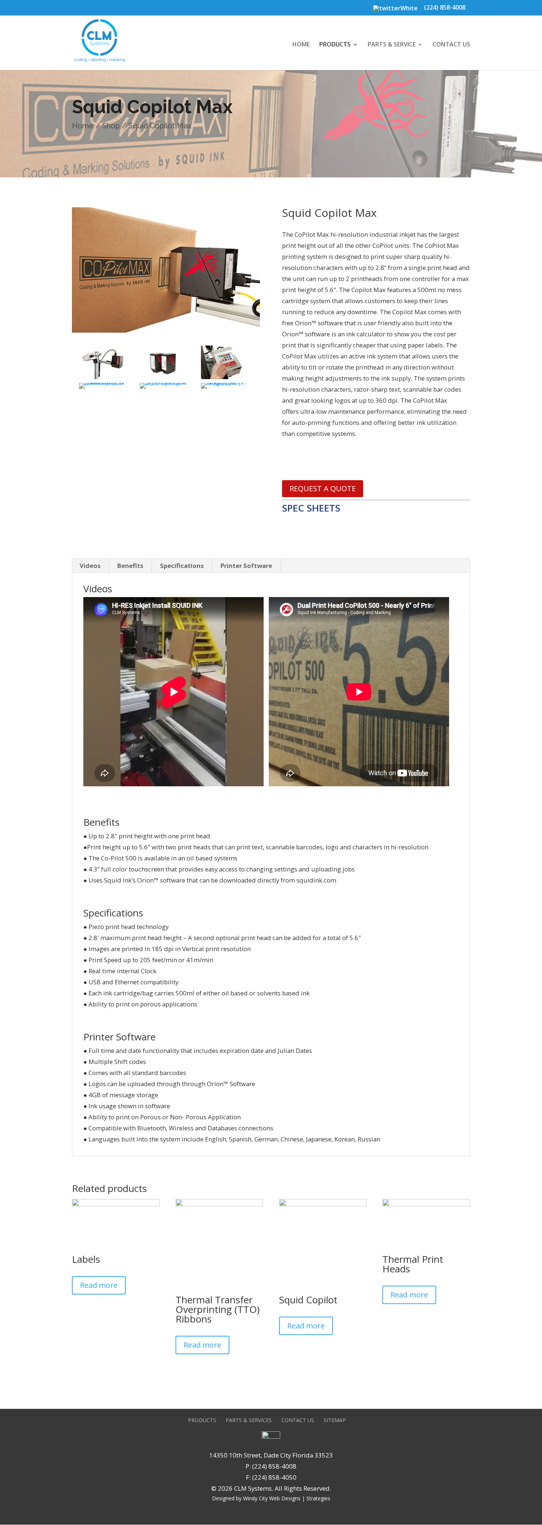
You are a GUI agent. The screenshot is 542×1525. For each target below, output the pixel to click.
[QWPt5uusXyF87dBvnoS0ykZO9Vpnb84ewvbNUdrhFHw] (102, 388)
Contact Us (451, 45)
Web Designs (284, 1498)
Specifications (182, 565)
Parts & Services (249, 1420)
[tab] (90, 566)
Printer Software (246, 565)
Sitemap (335, 1420)
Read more (99, 1285)
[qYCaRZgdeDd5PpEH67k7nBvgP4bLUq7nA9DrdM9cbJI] (163, 388)
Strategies (318, 1498)
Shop (111, 125)
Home (301, 45)
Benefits (130, 565)
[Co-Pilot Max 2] (102, 378)
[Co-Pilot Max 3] (163, 378)
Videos (90, 565)
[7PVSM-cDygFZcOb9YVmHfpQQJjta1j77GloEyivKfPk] (224, 388)
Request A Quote (322, 488)
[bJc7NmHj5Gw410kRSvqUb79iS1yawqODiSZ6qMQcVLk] (224, 378)
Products (335, 45)
